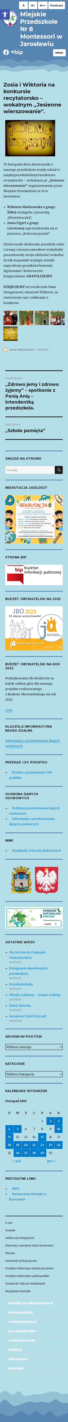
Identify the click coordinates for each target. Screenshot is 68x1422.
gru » (51, 1161)
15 (42, 1137)
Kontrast (56, 5)
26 (17, 1153)
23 (50, 1145)
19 (17, 1145)
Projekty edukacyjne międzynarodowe (29, 1268)
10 (58, 1129)
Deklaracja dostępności (19, 1238)
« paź (17, 1161)
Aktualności (20, 1312)
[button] (5, 14)
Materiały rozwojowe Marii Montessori (29, 1245)
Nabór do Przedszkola (30, 1303)
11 (9, 1137)
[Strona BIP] (34, 575)
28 (34, 1153)
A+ (33, 5)
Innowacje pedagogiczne (21, 1260)
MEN (15, 1189)
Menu (59, 52)
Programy (18, 1359)
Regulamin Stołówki (17, 1291)
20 (26, 1145)
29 (42, 1153)
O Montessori (21, 1340)
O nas (8, 1222)
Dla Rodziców (22, 1331)
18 (9, 1145)
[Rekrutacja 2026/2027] (34, 519)
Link (8, 710)
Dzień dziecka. (20, 1005)
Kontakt (10, 1230)
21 (34, 1145)
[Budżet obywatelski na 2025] (34, 628)
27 (26, 1153)
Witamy (10, 1253)
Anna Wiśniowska (21, 349)
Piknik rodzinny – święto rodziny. (35, 995)
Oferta (15, 1350)
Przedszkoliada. (21, 984)
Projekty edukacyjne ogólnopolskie (27, 1276)
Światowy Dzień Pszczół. (28, 1016)
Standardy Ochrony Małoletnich (36, 850)
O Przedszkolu (22, 1322)
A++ (43, 5)
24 (59, 1145)
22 (42, 1145)
